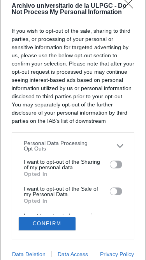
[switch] (116, 164)
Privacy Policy (117, 254)
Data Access (73, 254)
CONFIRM (47, 223)
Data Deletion (29, 254)
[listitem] (73, 145)
